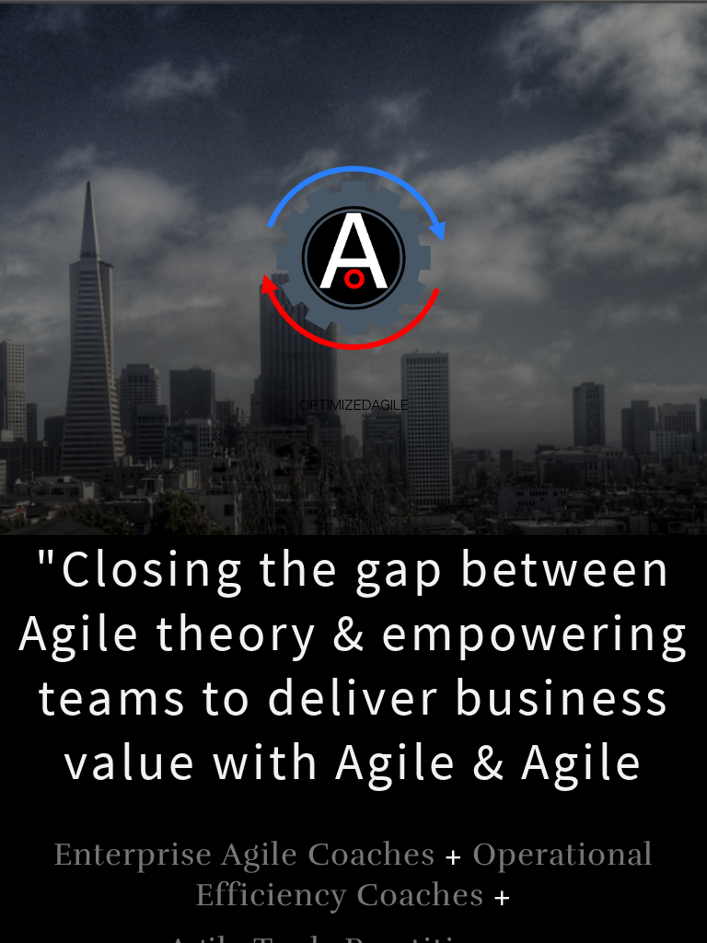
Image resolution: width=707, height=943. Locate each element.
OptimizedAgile (354, 404)
